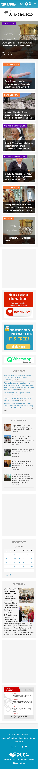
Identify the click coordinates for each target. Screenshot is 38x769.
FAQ (18, 734)
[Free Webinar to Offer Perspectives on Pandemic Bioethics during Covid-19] (19, 76)
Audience (24, 734)
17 (15, 562)
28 (32, 566)
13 (27, 559)
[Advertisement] (19, 268)
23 (10, 566)
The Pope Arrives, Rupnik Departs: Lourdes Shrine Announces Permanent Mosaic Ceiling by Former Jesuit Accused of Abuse (18, 406)
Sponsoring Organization (9, 738)
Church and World (11, 64)
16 (10, 562)
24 (15, 566)
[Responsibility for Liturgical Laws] (19, 230)
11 (19, 559)
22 (6, 566)
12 (23, 559)
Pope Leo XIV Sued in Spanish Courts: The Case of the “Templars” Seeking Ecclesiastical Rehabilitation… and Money (23, 439)
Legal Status (23, 738)
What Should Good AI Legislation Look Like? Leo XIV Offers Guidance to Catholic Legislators (18, 378)
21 (32, 562)
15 (6, 562)
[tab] (11, 689)
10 (15, 559)
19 (23, 562)
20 (27, 562)
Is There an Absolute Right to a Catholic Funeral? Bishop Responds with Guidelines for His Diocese (22, 464)
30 (10, 570)
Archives (7, 126)
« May (6, 575)
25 (19, 566)
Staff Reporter (7, 54)
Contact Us (19, 742)
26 (23, 566)
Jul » (10, 575)
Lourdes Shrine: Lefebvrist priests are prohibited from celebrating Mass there (23, 452)
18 (19, 562)
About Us (12, 734)
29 (6, 570)
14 (32, 559)
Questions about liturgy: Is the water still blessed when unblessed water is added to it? (22, 427)
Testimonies (8, 219)
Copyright (33, 738)
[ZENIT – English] (10, 4)
